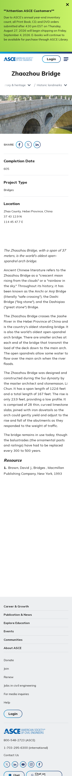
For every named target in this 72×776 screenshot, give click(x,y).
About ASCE (12, 648)
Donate (9, 660)
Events (9, 631)
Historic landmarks (49, 85)
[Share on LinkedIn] (37, 144)
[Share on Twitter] (28, 144)
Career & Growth (16, 606)
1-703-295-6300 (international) (26, 748)
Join (6, 668)
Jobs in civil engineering (20, 685)
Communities (13, 639)
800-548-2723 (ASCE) (19, 740)
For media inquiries (16, 694)
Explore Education (17, 623)
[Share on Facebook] (19, 144)
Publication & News (18, 614)
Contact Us (11, 755)
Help (7, 702)
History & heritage (13, 85)
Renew (8, 677)
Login (51, 59)
